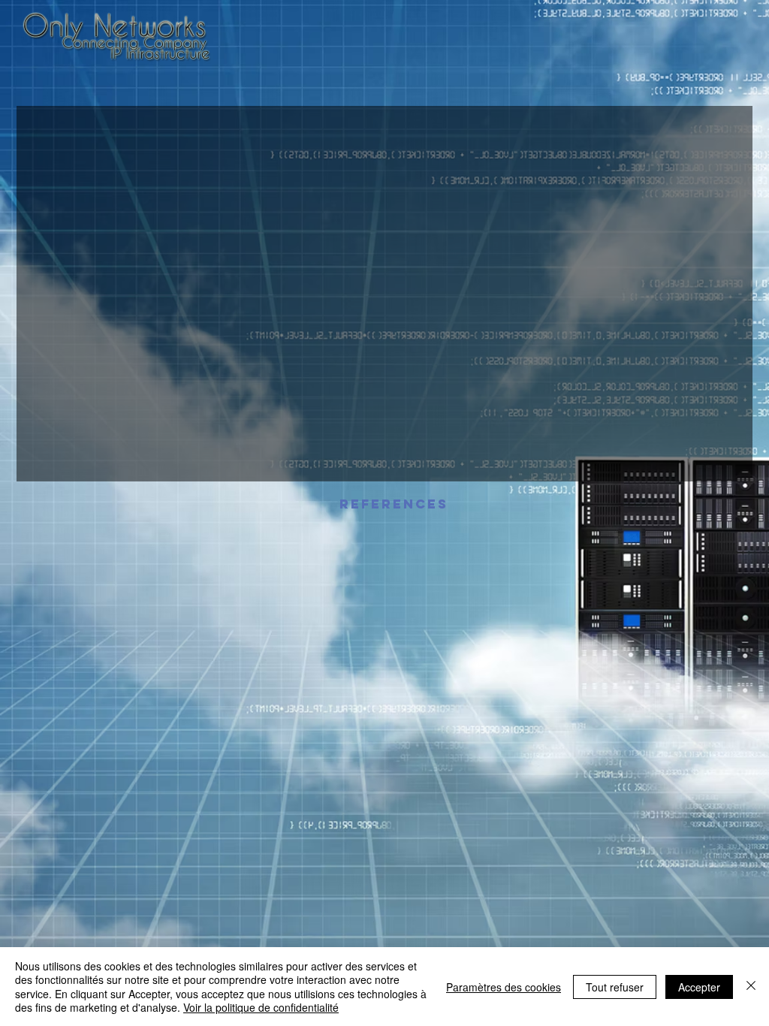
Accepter (699, 986)
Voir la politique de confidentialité (261, 1007)
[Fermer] (751, 986)
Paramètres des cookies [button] (503, 986)
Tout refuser (615, 986)
